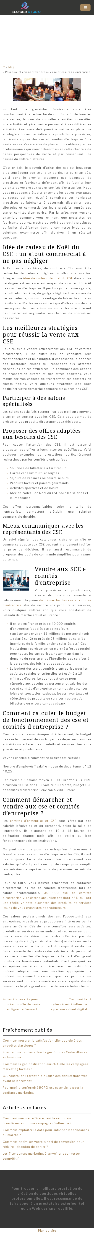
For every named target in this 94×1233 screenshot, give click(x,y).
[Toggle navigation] (85, 7)
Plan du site (47, 1230)
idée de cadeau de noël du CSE (48, 278)
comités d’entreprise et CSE (32, 821)
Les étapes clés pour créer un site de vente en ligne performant (23, 1004)
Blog (11, 66)
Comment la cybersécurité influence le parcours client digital (68, 1004)
